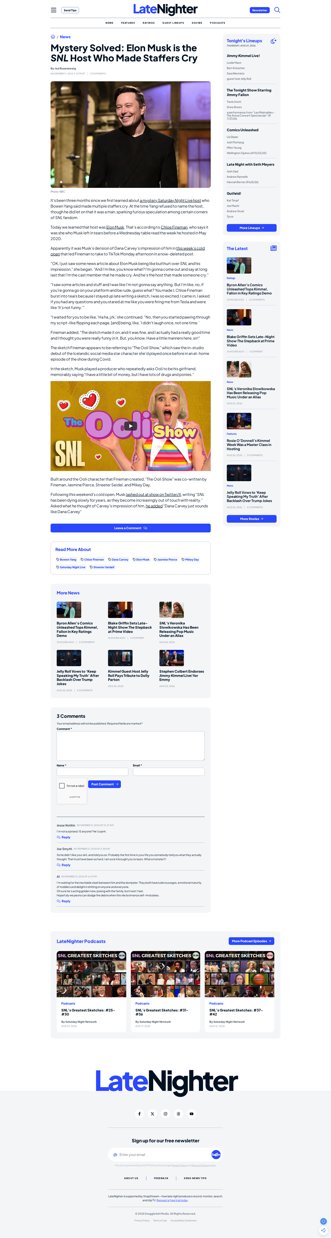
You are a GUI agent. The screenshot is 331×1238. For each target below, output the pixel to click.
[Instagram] (165, 1113)
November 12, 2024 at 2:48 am (92, 848)
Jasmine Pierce (167, 559)
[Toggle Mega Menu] (54, 10)
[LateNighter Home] (166, 10)
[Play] (130, 426)
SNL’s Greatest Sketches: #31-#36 (161, 1012)
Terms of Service (200, 1165)
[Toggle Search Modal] (277, 10)
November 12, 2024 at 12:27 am (95, 825)
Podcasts (68, 1003)
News (65, 37)
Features (232, 433)
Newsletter (259, 10)
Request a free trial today (172, 1200)
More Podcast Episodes (249, 941)
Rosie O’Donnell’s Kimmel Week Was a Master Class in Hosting (249, 444)
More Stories (249, 519)
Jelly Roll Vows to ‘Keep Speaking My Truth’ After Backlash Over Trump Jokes (78, 677)
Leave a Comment (127, 528)
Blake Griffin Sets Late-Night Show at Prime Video (130, 627)
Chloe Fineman (174, 227)
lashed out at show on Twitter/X (153, 494)
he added (154, 505)
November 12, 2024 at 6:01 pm (79, 876)
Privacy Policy (179, 1165)
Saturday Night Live (72, 567)
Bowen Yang (68, 559)
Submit (216, 1154)
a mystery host (170, 200)
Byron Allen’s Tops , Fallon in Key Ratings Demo (77, 629)
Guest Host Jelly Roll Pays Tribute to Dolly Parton (128, 675)
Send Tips (70, 10)
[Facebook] (139, 1113)
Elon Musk (115, 227)
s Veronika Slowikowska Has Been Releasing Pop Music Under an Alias (178, 629)
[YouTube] (191, 1113)
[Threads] (178, 1113)
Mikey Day (192, 559)
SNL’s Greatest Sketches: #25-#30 (88, 1012)
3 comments (98, 73)
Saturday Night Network (81, 1021)
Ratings (231, 278)
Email (137, 765)
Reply (66, 837)
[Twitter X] (152, 1113)
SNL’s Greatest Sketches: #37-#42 (236, 1012)
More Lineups (250, 228)
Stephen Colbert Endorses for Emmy (181, 675)
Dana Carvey (120, 559)
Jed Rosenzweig (65, 68)
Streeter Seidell (103, 567)
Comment (64, 728)
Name (61, 765)
